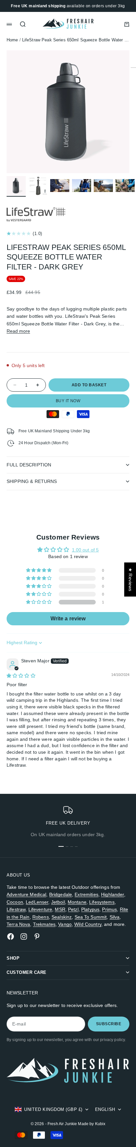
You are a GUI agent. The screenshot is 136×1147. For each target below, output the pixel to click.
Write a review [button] (68, 618)
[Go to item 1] (16, 185)
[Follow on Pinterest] (37, 936)
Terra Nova (18, 924)
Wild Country (87, 924)
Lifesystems (102, 902)
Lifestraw (16, 909)
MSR (60, 909)
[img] (21, 675)
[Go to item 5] (103, 185)
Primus (109, 909)
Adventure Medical (26, 894)
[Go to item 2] (38, 185)
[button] (39, 602)
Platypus (90, 909)
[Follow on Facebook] (11, 936)
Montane (77, 902)
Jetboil (58, 902)
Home (12, 40)
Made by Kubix (91, 1124)
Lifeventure (40, 909)
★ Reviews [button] (130, 579)
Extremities (86, 894)
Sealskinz (61, 917)
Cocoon (15, 902)
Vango (65, 924)
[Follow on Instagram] (24, 936)
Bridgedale (60, 894)
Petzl (73, 909)
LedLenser (37, 902)
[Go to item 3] (59, 185)
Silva (115, 917)
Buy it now (68, 401)
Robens (40, 917)
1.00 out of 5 (85, 549)
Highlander (112, 894)
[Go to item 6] (125, 185)
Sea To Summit (91, 917)
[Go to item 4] (81, 185)
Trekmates (44, 924)
